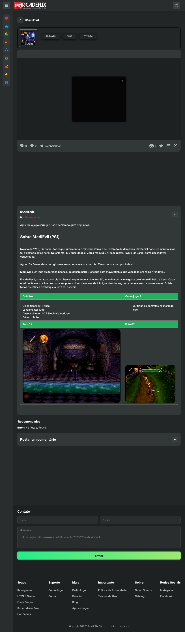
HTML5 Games (26, 596)
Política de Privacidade (112, 590)
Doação (77, 596)
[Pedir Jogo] (6, 58)
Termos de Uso (107, 596)
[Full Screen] (175, 145)
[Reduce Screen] (168, 145)
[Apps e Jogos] (6, 82)
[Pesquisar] (176, 5)
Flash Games (25, 602)
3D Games (50, 36)
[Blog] (6, 66)
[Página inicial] (20, 20)
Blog (75, 602)
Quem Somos (143, 590)
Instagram (166, 590)
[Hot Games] (6, 74)
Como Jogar (56, 590)
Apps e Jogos (80, 608)
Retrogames (32, 217)
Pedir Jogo (79, 590)
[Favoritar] (161, 145)
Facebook (166, 596)
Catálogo (140, 596)
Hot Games (24, 614)
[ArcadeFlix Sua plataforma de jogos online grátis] (30, 5)
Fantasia (88, 36)
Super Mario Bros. (28, 608)
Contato (53, 596)
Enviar (99, 555)
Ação (69, 36)
